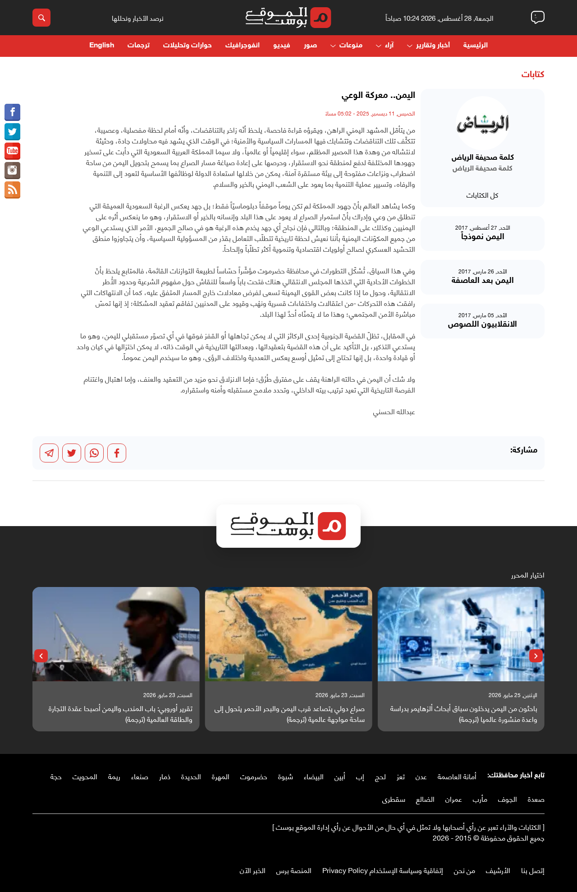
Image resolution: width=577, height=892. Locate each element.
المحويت (85, 775)
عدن (421, 775)
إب (360, 775)
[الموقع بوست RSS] (12, 190)
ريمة (114, 775)
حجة (56, 775)
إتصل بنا (533, 869)
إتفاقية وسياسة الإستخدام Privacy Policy (382, 869)
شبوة (285, 775)
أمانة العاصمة (457, 775)
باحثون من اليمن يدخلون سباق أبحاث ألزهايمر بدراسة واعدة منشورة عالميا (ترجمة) (463, 713)
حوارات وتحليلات (187, 46)
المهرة (220, 775)
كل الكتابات (483, 194)
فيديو (281, 46)
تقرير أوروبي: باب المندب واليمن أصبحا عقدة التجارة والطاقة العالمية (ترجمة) (120, 713)
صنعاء (139, 775)
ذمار (164, 775)
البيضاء (314, 775)
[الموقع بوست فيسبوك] (12, 112)
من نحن (464, 869)
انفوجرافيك (242, 46)
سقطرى (393, 798)
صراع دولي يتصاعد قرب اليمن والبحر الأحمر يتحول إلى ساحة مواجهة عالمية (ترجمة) (290, 713)
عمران (453, 798)
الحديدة (191, 775)
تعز (401, 775)
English (101, 46)
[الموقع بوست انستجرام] (12, 170)
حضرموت (253, 775)
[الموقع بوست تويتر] (12, 131)
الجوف (507, 798)
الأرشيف (498, 869)
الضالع (425, 798)
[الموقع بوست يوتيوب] (12, 151)
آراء (389, 46)
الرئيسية (475, 46)
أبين (339, 775)
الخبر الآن (253, 869)
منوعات (350, 46)
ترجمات (139, 46)
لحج (380, 775)
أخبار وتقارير (433, 46)
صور (310, 46)
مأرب (480, 798)
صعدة (536, 798)
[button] (536, 656)
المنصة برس (293, 869)
